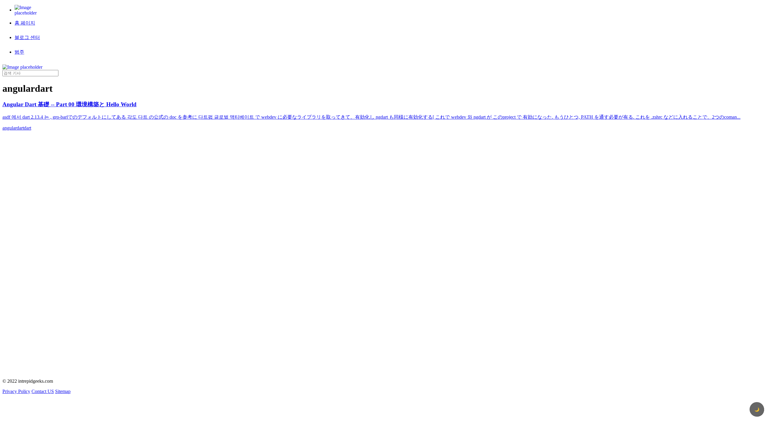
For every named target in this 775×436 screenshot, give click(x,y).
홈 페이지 (25, 22)
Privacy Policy (16, 391)
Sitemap (63, 391)
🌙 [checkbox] (757, 409)
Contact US (42, 391)
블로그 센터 (27, 37)
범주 (19, 51)
